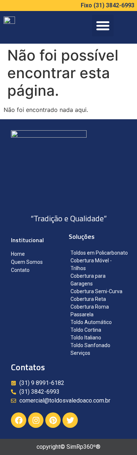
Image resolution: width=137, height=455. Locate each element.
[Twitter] (70, 420)
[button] (103, 25)
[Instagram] (35, 420)
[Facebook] (18, 420)
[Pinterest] (53, 420)
